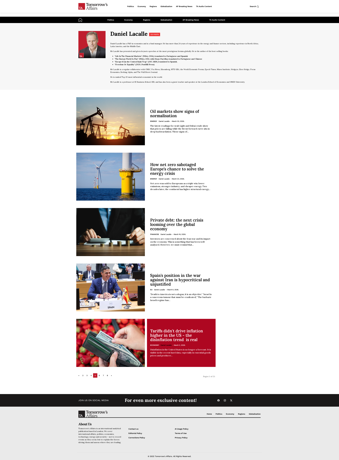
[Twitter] (231, 400)
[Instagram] (225, 400)
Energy (153, 121)
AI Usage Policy (181, 429)
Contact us (133, 429)
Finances (154, 234)
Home (209, 414)
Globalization (166, 20)
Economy (128, 20)
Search (253, 6)
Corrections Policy (136, 438)
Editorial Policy (135, 433)
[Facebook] (218, 400)
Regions (146, 20)
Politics (110, 20)
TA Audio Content (217, 20)
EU (151, 290)
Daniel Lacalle (164, 121)
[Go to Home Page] (80, 20)
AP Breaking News (191, 20)
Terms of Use (181, 433)
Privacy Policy (181, 438)
